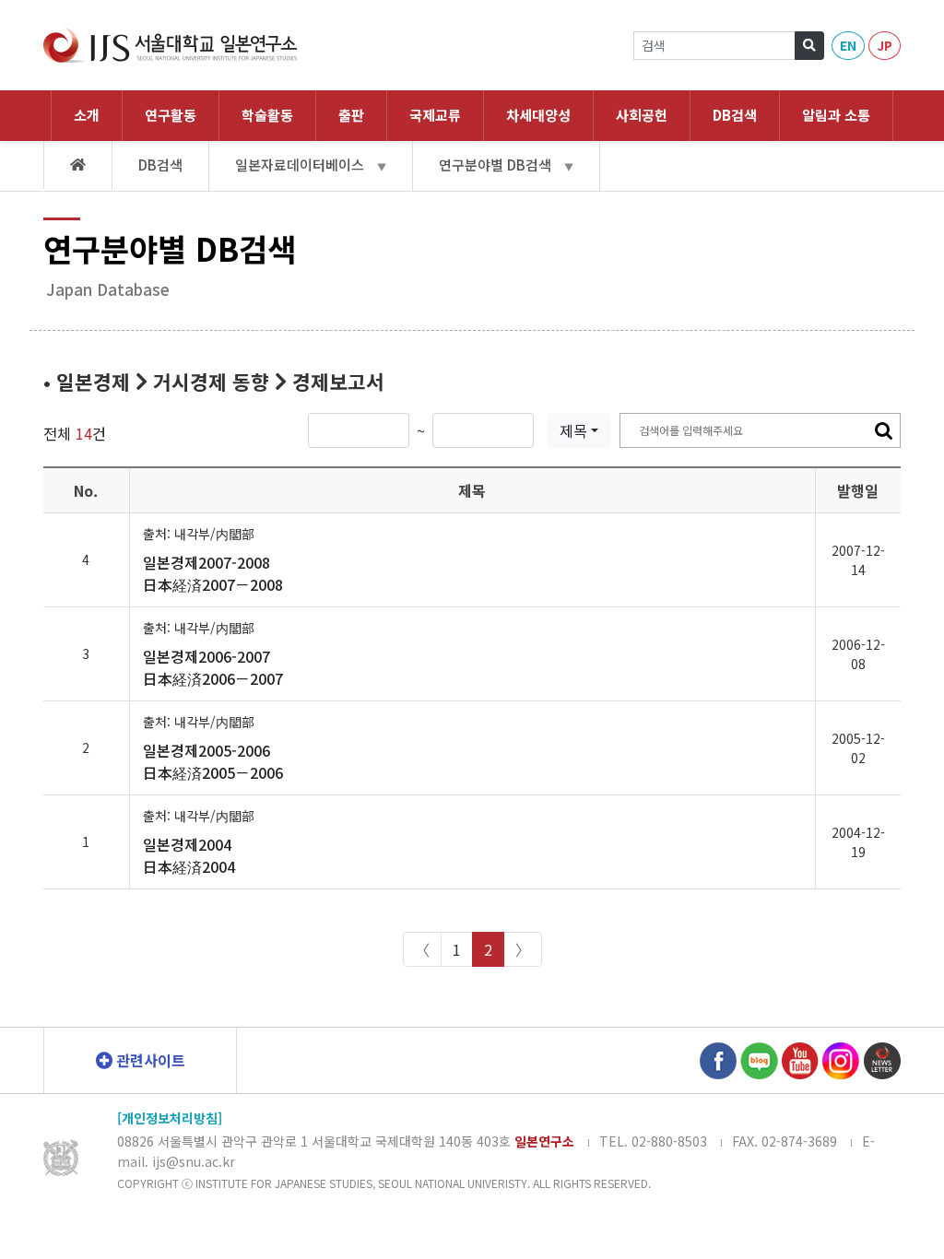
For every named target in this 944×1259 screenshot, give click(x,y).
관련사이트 (148, 1060)
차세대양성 (538, 114)
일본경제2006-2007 (213, 667)
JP (884, 45)
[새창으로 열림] (718, 1058)
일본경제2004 (189, 855)
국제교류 (435, 114)
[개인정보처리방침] (169, 1118)
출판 (351, 114)
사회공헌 (641, 114)
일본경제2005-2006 (213, 761)
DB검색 (735, 114)
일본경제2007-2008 (213, 573)
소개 (87, 114)
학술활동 (267, 114)
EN (848, 45)
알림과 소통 (836, 114)
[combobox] (579, 430)
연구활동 (170, 114)
